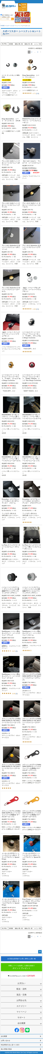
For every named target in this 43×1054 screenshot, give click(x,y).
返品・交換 (21, 995)
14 (37, 93)
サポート (21, 1017)
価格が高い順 (19, 44)
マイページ (21, 1012)
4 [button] (37, 52)
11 (37, 309)
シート (19, 25)
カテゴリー (21, 1006)
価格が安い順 (28, 44)
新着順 (11, 44)
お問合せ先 (21, 1000)
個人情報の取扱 (6, 1049)
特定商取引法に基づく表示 (10, 1045)
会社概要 (21, 1023)
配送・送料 (21, 989)
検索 (12, 19)
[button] (40, 52)
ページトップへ (40, 952)
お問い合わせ (5, 1040)
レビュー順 (37, 44)
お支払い (21, 983)
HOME (3, 25)
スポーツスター (10, 25)
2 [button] (31, 52)
